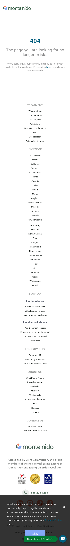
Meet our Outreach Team (35, 363)
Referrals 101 (35, 355)
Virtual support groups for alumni (35, 332)
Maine (35, 194)
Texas (35, 263)
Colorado (35, 168)
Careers (35, 412)
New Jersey (35, 225)
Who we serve (35, 115)
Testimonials (35, 395)
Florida (35, 176)
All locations (35, 155)
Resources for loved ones (35, 315)
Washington (35, 281)
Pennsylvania (35, 246)
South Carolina (35, 255)
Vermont (35, 272)
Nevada (35, 215)
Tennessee (35, 259)
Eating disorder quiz (35, 141)
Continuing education (35, 359)
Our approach (35, 136)
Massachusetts (35, 202)
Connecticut (35, 172)
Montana (35, 211)
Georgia (35, 181)
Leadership (35, 386)
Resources (35, 340)
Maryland (35, 198)
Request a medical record (35, 336)
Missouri (35, 206)
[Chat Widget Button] (63, 539)
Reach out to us (35, 426)
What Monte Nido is (35, 378)
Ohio (35, 238)
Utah (35, 268)
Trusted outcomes (35, 382)
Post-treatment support (35, 328)
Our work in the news (35, 399)
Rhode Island (35, 251)
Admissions (35, 124)
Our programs (35, 119)
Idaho (35, 185)
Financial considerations (35, 128)
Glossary (35, 408)
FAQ (35, 132)
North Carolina (35, 233)
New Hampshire (35, 219)
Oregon (35, 242)
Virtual (35, 285)
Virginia (35, 276)
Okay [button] (35, 534)
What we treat (35, 111)
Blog (35, 403)
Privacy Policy (53, 520)
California (35, 164)
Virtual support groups (35, 311)
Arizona (35, 159)
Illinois (35, 189)
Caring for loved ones (35, 306)
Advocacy (35, 390)
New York (35, 229)
